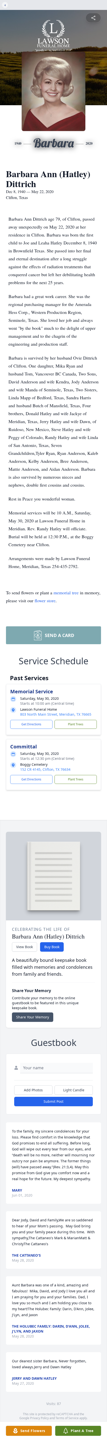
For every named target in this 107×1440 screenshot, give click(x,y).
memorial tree (66, 593)
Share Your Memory (32, 1017)
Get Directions (31, 724)
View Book (24, 946)
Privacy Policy (39, 1418)
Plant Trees (75, 724)
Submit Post (53, 1101)
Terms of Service (67, 1418)
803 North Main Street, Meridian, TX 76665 (55, 714)
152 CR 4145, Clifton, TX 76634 (45, 769)
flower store (45, 600)
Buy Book (51, 946)
